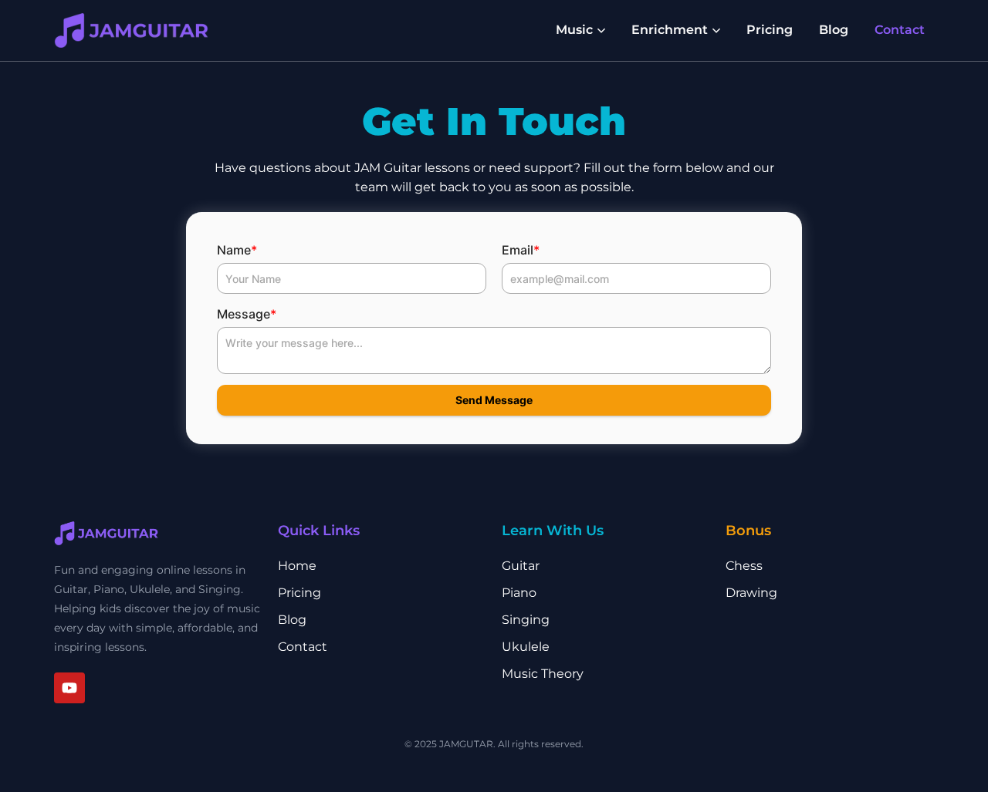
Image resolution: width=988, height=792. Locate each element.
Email (521, 250)
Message (246, 314)
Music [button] (574, 29)
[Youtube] (69, 687)
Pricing (769, 29)
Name (237, 250)
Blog (833, 29)
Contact (900, 29)
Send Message (494, 399)
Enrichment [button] (669, 29)
